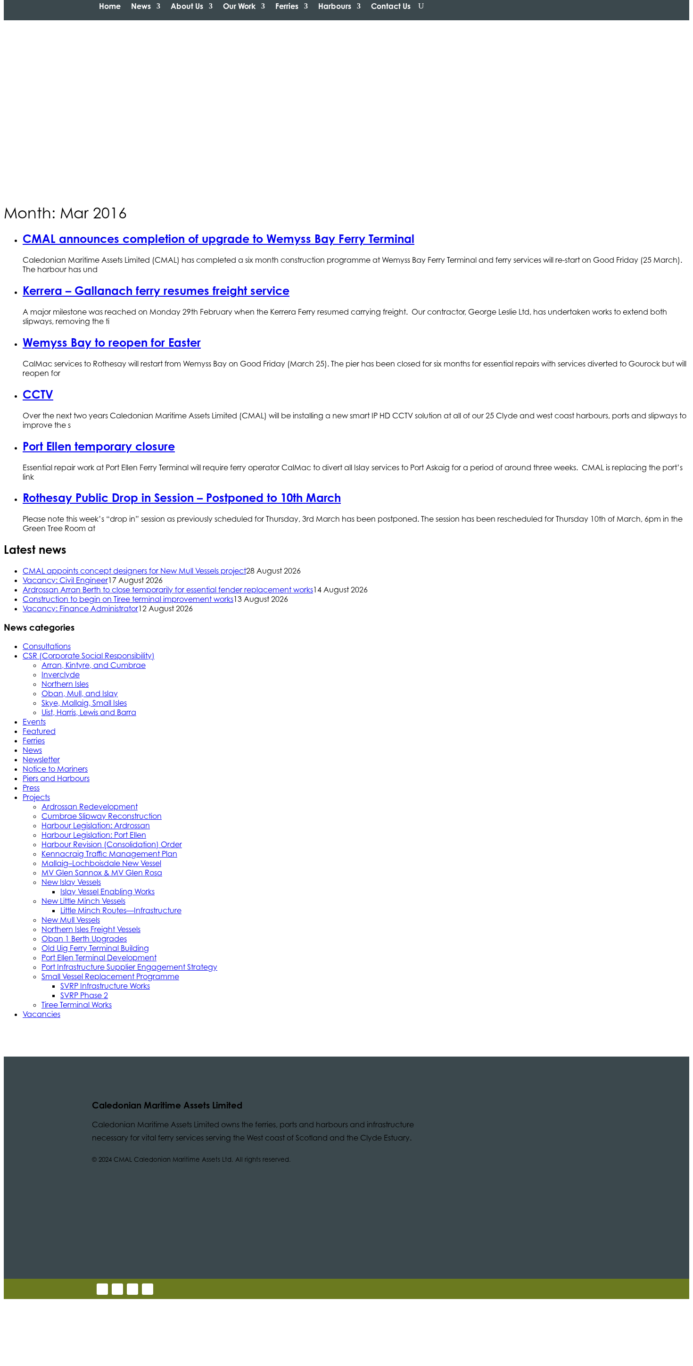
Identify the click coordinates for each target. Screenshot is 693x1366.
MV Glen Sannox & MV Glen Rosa (101, 872)
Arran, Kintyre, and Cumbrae (93, 665)
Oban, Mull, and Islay (79, 693)
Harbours (334, 6)
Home (110, 6)
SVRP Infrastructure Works (105, 986)
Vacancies (41, 1014)
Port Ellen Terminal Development (99, 957)
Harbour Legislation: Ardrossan (95, 825)
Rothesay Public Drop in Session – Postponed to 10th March (182, 498)
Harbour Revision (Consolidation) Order (111, 844)
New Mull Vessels (70, 920)
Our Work (239, 6)
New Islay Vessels (71, 882)
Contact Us (391, 6)
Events (34, 721)
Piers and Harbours (56, 778)
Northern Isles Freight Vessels (90, 929)
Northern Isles (65, 684)
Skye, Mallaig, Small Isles (84, 703)
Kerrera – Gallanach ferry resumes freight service (156, 290)
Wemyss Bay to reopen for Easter (112, 342)
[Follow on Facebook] (147, 1289)
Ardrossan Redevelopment (89, 806)
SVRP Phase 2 (84, 995)
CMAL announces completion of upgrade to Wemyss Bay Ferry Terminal (218, 239)
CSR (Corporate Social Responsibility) (89, 655)
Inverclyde (60, 674)
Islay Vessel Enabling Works (107, 891)
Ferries (286, 6)
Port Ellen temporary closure (99, 446)
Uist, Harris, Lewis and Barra (88, 712)
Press (31, 787)
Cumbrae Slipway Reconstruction (101, 816)
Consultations (47, 646)
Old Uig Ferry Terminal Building (95, 948)
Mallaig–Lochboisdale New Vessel (101, 863)
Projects (36, 797)
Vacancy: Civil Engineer (65, 580)
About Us (187, 6)
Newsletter (41, 759)
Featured (39, 731)
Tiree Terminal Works (76, 1004)
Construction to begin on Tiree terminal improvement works (128, 599)
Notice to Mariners (55, 769)
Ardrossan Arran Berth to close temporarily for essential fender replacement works (168, 589)
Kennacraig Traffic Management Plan (109, 853)
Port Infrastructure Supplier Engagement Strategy (129, 967)
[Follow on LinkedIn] (117, 1289)
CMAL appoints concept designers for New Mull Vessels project (134, 570)
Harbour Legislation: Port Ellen (93, 835)
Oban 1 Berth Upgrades (84, 938)
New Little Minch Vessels (83, 901)
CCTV (38, 394)
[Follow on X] (102, 1289)
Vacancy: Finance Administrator (80, 608)
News (141, 6)
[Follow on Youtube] (132, 1289)
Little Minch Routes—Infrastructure (121, 910)
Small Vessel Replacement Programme (110, 976)
